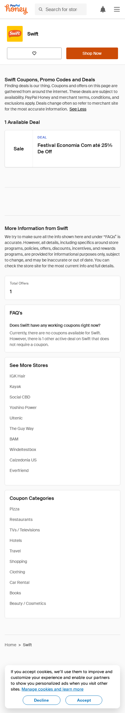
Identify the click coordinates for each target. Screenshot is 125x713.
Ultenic (16, 418)
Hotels (16, 540)
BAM (14, 439)
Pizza (14, 509)
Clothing (17, 572)
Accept (84, 700)
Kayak (15, 386)
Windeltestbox (23, 449)
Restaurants (21, 519)
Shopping (18, 561)
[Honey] (16, 9)
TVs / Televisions (25, 530)
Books (15, 593)
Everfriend (19, 470)
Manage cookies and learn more (52, 688)
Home (10, 644)
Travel (15, 551)
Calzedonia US (23, 460)
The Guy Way (22, 428)
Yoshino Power (23, 407)
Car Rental (19, 582)
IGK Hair (17, 376)
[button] (116, 9)
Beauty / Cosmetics (28, 603)
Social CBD (20, 397)
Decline (41, 700)
